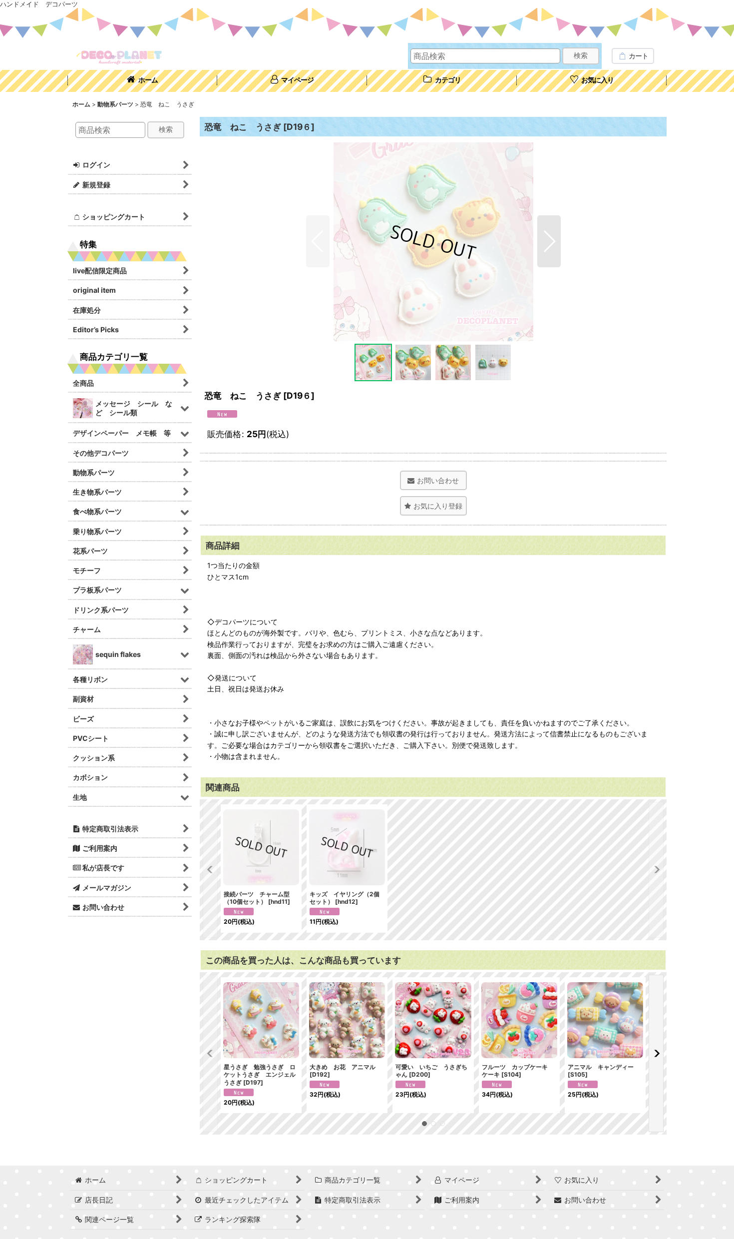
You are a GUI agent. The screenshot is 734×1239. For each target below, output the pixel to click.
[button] (318, 241)
